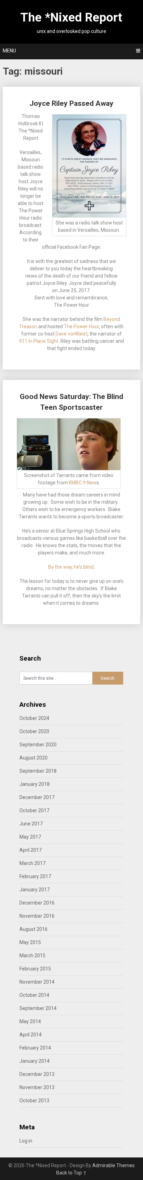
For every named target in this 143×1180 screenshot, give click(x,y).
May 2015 (30, 942)
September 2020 (38, 744)
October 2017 (34, 810)
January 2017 (34, 889)
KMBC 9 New (82, 482)
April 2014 (30, 1034)
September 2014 (38, 1008)
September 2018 (38, 771)
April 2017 (30, 850)
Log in (25, 1141)
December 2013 (36, 1074)
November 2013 (36, 1087)
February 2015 (35, 968)
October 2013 (34, 1100)
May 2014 (30, 1021)
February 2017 (35, 876)
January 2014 (34, 1061)
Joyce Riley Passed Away (71, 103)
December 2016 (36, 903)
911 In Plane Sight (38, 341)
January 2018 (34, 784)
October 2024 (34, 718)
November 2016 (36, 916)
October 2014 (34, 995)
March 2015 (32, 955)
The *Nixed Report (71, 17)
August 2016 (33, 929)
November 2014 (36, 982)
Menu (9, 50)
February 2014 (35, 1048)
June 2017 (31, 823)
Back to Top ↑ (71, 1172)
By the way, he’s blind (71, 567)
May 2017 (30, 837)
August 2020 (33, 758)
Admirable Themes (113, 1165)
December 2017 (36, 797)
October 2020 (34, 731)
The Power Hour (81, 326)
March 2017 (32, 863)
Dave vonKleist (71, 334)
